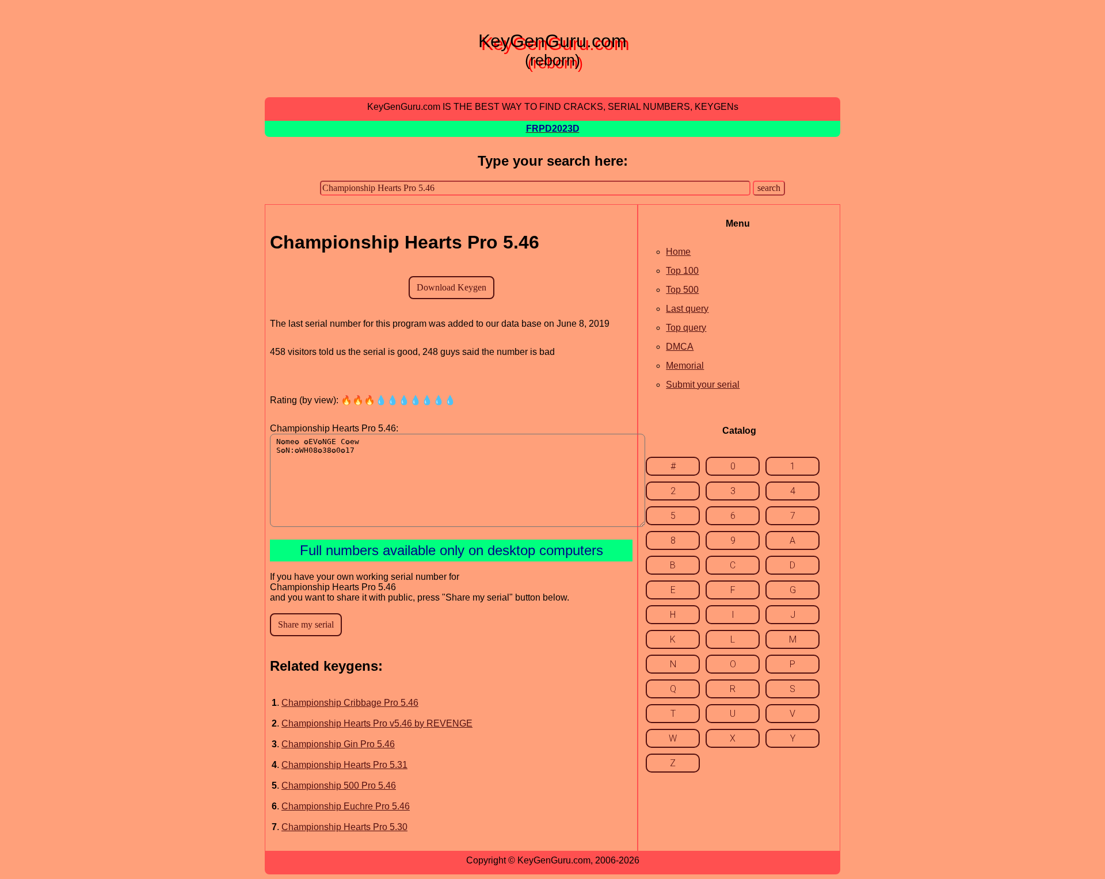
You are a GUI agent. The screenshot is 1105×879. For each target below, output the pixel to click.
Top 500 (682, 290)
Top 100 (682, 271)
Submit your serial (703, 384)
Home (678, 252)
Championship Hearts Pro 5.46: (334, 428)
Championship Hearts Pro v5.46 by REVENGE (377, 723)
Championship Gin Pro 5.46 (338, 744)
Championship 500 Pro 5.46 (338, 785)
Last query (687, 309)
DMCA (680, 346)
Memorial (685, 365)
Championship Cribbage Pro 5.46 (349, 703)
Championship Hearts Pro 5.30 (344, 827)
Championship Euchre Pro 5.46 (345, 806)
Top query (686, 328)
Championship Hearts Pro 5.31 (344, 765)
